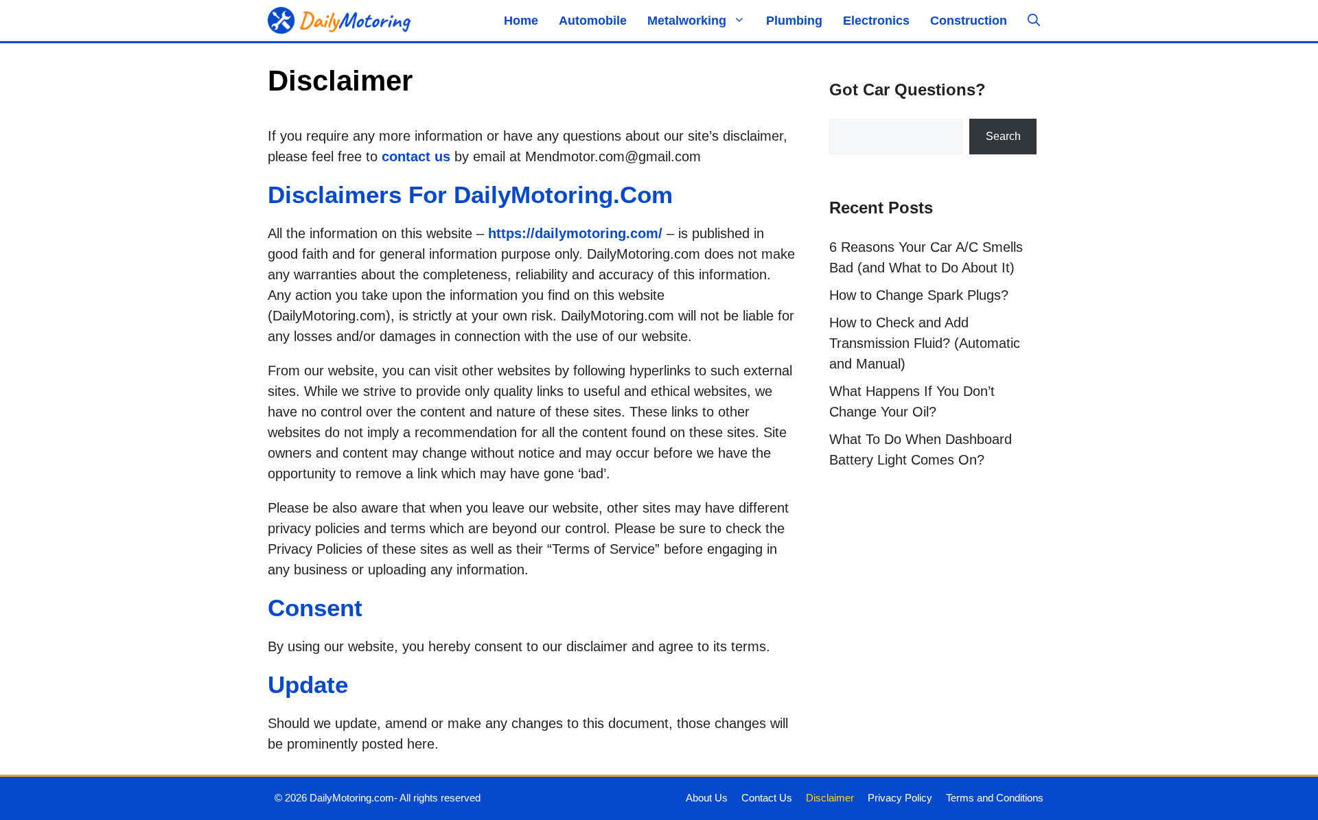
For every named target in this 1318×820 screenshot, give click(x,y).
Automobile (593, 20)
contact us (416, 156)
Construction (968, 20)
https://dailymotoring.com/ (575, 233)
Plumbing (794, 20)
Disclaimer (830, 798)
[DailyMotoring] (339, 20)
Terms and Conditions (994, 798)
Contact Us (766, 798)
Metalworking (686, 20)
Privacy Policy (900, 798)
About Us (707, 798)
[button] (1033, 20)
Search (1003, 136)
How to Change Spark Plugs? (918, 295)
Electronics (876, 20)
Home (521, 20)
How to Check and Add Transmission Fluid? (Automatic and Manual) (924, 343)
